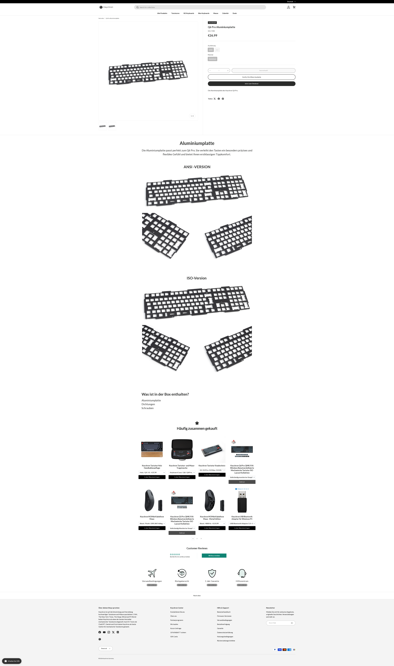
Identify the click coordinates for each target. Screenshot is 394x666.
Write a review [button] (214, 556)
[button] (294, 7)
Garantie (220, 628)
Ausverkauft (263, 70)
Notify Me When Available (251, 77)
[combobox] (200, 7)
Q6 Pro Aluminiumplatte (112, 18)
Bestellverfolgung (223, 624)
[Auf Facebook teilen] (219, 99)
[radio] (211, 50)
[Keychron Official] (99, 639)
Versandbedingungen (224, 620)
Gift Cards (174, 636)
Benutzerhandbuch (223, 612)
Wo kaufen (174, 624)
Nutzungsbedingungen (225, 636)
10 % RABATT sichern (178, 632)
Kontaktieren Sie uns (177, 612)
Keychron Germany (108, 658)
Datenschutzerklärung (225, 632)
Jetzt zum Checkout (251, 83)
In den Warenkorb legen (152, 477)
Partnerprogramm (176, 620)
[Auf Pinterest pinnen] (223, 99)
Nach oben (197, 595)
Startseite (101, 18)
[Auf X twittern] (215, 99)
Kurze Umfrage (175, 628)
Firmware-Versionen (224, 616)
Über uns (173, 616)
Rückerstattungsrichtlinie (226, 641)
